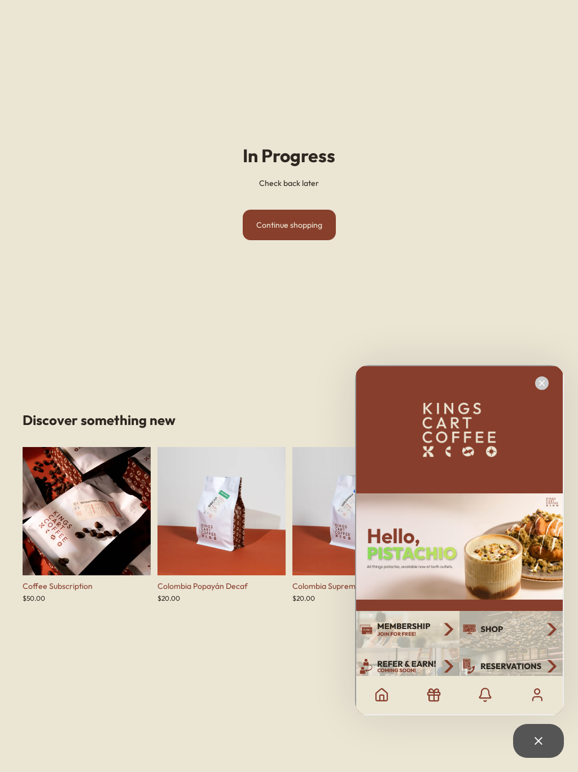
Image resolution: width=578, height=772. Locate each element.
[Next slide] (138, 511)
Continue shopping (289, 225)
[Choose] (133, 558)
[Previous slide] (35, 511)
